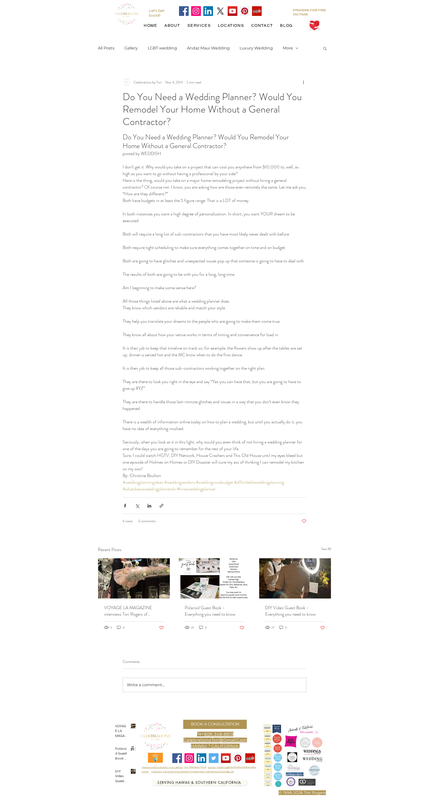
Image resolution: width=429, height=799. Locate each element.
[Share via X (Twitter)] (137, 505)
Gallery (131, 48)
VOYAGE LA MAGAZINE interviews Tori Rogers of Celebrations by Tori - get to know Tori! (129, 610)
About (180, 767)
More (288, 48)
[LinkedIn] (208, 11)
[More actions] (303, 82)
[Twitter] (213, 758)
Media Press (189, 771)
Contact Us (202, 771)
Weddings (222, 767)
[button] (324, 48)
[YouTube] (232, 11)
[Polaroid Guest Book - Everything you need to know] (214, 578)
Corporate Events (172, 771)
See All (326, 548)
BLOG (230, 771)
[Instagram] (196, 11)
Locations (156, 771)
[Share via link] (161, 505)
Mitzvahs (232, 767)
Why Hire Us (170, 767)
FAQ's (203, 767)
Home (145, 771)
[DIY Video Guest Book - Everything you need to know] (295, 578)
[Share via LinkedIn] (149, 505)
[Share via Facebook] (125, 505)
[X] (220, 11)
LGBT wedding (162, 48)
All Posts (106, 48)
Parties (242, 767)
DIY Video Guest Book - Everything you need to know (290, 610)
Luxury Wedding (256, 48)
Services (158, 767)
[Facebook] (184, 11)
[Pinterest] (245, 11)
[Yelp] (257, 11)
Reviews (251, 767)
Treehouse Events (218, 771)
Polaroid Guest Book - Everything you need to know (210, 610)
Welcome (147, 767)
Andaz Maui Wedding (208, 48)
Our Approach (192, 767)
